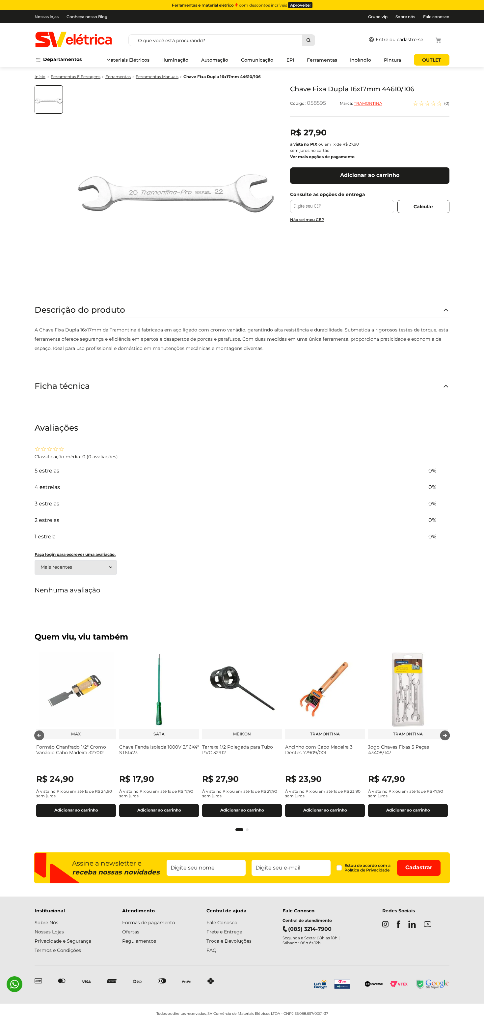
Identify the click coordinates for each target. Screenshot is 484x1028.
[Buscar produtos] (308, 40)
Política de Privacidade (367, 870)
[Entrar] (394, 40)
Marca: (361, 103)
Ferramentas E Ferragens (75, 76)
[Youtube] (427, 924)
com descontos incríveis (241, 5)
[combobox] (245, 40)
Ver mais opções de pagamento (322, 156)
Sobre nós (405, 16)
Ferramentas (118, 76)
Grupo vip (378, 16)
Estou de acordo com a (367, 867)
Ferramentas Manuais (157, 76)
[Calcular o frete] (423, 206)
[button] (239, 829)
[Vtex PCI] (346, 985)
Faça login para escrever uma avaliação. (75, 554)
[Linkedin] (412, 924)
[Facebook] (398, 924)
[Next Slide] (445, 735)
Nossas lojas (47, 16)
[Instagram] (385, 925)
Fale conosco (436, 16)
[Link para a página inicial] (40, 76)
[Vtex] (399, 985)
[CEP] (342, 202)
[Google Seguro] (432, 985)
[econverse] (374, 984)
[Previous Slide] (39, 735)
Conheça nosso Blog (87, 16)
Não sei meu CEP (307, 219)
